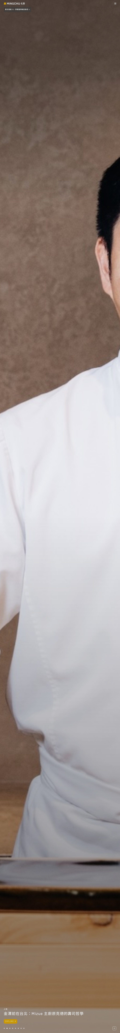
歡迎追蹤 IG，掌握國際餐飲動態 (16, 9)
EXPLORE (9, 1021)
